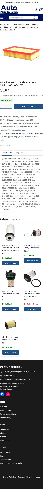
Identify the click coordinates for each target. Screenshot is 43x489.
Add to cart (28, 106)
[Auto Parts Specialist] (9, 9)
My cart (3, 437)
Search (35, 18)
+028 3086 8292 (10, 375)
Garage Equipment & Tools (11, 463)
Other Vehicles (5, 460)
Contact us (4, 430)
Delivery (3, 407)
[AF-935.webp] (21, 53)
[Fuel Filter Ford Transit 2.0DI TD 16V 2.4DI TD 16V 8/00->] (10, 232)
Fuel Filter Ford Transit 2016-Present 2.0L (10, 293)
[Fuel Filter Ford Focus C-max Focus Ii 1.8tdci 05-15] (32, 278)
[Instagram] (8, 394)
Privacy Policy (5, 410)
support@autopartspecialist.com (13, 133)
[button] (10, 263)
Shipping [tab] (19, 153)
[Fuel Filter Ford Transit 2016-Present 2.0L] (10, 278)
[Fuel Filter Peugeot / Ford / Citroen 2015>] (32, 232)
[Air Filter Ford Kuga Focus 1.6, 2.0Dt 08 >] (10, 324)
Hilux (2, 456)
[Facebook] (2, 394)
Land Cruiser (5, 452)
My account (5, 440)
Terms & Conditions (8, 414)
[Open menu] (2, 17)
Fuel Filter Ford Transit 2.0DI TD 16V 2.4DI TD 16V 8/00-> (10, 247)
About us (3, 433)
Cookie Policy (5, 418)
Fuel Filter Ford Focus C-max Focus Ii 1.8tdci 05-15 (32, 293)
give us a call (34, 133)
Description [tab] (7, 153)
